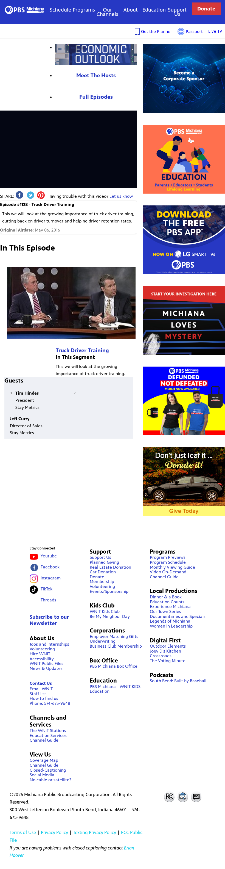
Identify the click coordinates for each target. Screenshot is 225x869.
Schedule (60, 10)
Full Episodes (96, 97)
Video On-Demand (168, 571)
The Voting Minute (167, 660)
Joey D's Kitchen (165, 651)
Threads (48, 600)
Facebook (50, 567)
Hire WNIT (40, 653)
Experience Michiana (170, 606)
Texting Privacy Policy (94, 832)
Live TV (215, 31)
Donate (206, 9)
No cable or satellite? (50, 779)
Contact (182, 796)
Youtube (49, 556)
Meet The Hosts (96, 75)
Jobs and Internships (49, 644)
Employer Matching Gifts (114, 636)
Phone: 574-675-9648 (50, 703)
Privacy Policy (54, 832)
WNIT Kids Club (105, 611)
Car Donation (103, 571)
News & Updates (46, 668)
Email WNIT (41, 688)
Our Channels (107, 12)
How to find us (44, 698)
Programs (84, 10)
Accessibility (42, 658)
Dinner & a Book (166, 597)
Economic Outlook (96, 54)
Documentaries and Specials (178, 616)
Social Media (42, 774)
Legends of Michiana (170, 621)
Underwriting (103, 641)
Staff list (38, 693)
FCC (169, 796)
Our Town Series (165, 611)
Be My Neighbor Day (110, 616)
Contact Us (41, 683)
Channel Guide (44, 740)
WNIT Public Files (46, 663)
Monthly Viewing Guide (172, 567)
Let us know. (121, 196)
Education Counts (167, 601)
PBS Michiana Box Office (113, 666)
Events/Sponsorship (109, 591)
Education (154, 10)
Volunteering (42, 648)
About (130, 10)
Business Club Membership (116, 646)
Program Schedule (168, 562)
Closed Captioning (196, 796)
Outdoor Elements (168, 646)
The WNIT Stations (48, 730)
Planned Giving (104, 562)
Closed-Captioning (48, 770)
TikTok (46, 589)
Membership (102, 581)
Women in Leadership (171, 626)
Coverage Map (44, 760)
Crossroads (160, 655)
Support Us (177, 12)
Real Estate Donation (110, 567)
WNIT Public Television (24, 10)
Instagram (51, 578)
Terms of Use (23, 832)
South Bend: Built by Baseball (178, 680)
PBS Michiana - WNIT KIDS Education (115, 689)
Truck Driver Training (82, 350)
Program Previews (167, 557)
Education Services (48, 735)
